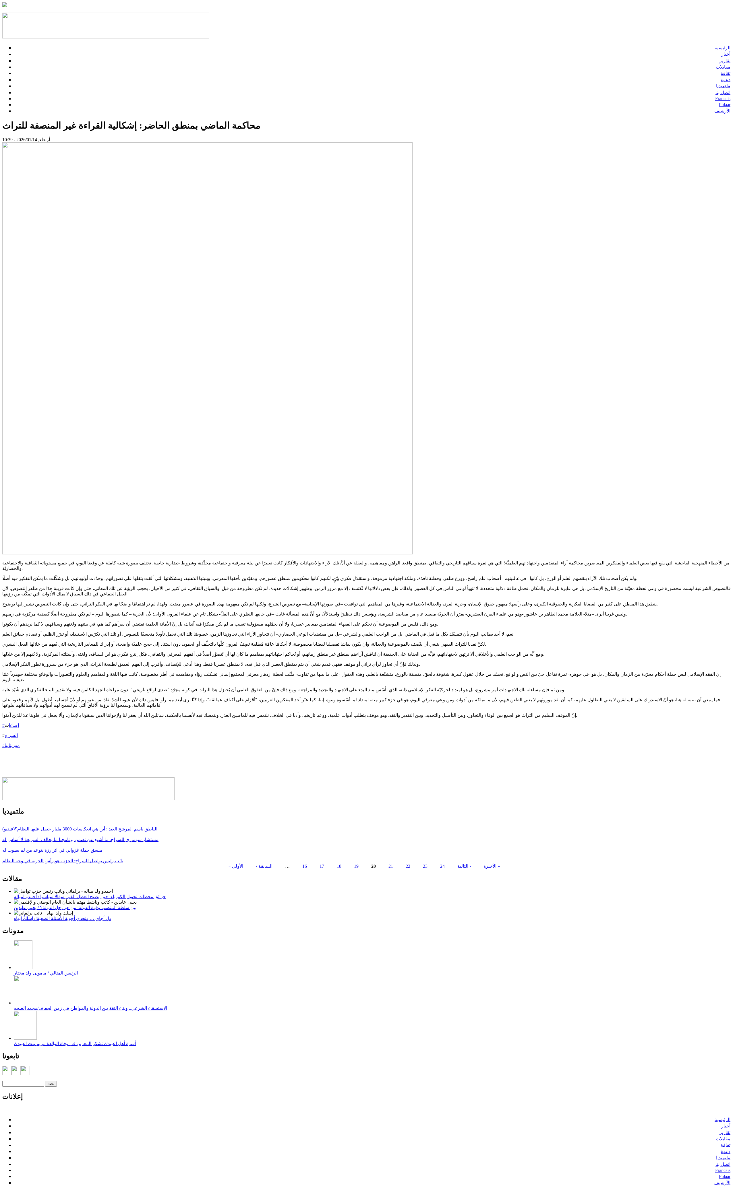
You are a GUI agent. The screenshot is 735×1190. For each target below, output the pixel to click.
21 (390, 866)
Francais (722, 98)
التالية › (464, 866)
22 (408, 866)
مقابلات (723, 67)
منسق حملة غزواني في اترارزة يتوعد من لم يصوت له (52, 850)
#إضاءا (10, 725)
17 (322, 866)
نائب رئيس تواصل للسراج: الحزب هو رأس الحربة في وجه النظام (62, 860)
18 (339, 866)
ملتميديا (723, 86)
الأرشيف (722, 110)
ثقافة (725, 73)
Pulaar (724, 104)
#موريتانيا (11, 745)
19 (356, 866)
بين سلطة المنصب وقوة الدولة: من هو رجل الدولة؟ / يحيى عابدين (75, 907)
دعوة (725, 79)
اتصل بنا (722, 92)
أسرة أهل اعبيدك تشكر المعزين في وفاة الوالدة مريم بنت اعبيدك (75, 1043)
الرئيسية (722, 47)
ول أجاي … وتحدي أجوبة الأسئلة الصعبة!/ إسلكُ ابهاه (62, 918)
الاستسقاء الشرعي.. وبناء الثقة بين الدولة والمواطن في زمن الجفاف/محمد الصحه (90, 1008)
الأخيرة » (491, 866)
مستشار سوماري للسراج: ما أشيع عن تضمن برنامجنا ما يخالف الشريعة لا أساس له (80, 839)
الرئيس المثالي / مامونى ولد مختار (46, 972)
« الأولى (236, 866)
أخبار (725, 54)
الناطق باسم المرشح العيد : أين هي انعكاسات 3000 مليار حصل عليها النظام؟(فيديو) (79, 828)
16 (304, 866)
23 (425, 866)
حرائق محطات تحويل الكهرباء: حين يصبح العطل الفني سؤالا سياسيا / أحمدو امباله (90, 896)
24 (442, 866)
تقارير (724, 60)
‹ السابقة (264, 866)
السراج (11, 735)
